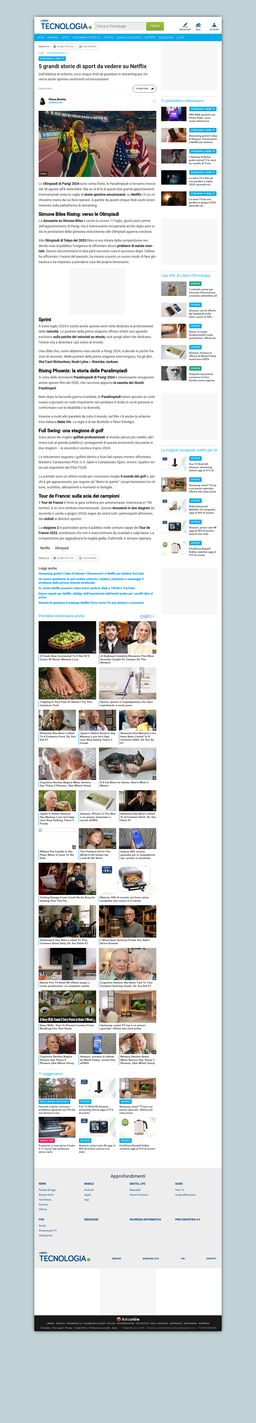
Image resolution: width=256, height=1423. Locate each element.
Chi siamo (45, 1328)
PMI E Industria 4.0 (187, 1219)
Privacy (68, 1328)
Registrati (185, 29)
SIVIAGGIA (162, 1323)
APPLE (66, 37)
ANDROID (53, 37)
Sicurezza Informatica (145, 1219)
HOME (41, 53)
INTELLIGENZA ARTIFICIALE (54, 1101)
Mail (198, 29)
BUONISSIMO (190, 1323)
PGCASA (111, 1323)
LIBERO (51, 1323)
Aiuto (114, 1328)
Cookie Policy (80, 1328)
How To (179, 1189)
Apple (87, 1194)
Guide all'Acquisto (185, 1194)
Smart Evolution (139, 1194)
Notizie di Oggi (47, 1189)
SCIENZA (195, 283)
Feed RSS (116, 1258)
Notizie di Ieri (46, 1194)
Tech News (45, 1199)
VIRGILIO (60, 1323)
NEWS (40, 37)
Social (42, 1225)
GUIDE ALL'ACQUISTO (129, 37)
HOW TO (109, 37)
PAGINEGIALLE (74, 1323)
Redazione (91, 1219)
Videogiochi (45, 1235)
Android (89, 1189)
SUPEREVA (204, 1323)
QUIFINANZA (175, 1323)
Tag (183, 1258)
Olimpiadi (62, 548)
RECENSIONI (166, 37)
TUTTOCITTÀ (142, 1323)
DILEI (153, 1323)
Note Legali (57, 1328)
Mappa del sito (151, 1258)
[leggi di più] (154, 101)
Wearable (135, 1189)
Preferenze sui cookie (99, 1328)
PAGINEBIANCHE (125, 1323)
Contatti (211, 1258)
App (86, 1199)
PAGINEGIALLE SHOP (94, 1323)
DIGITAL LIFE (46, 1140)
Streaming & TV (48, 1230)
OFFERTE (150, 37)
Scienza (43, 1204)
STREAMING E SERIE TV (87, 37)
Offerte (43, 1209)
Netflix (45, 548)
